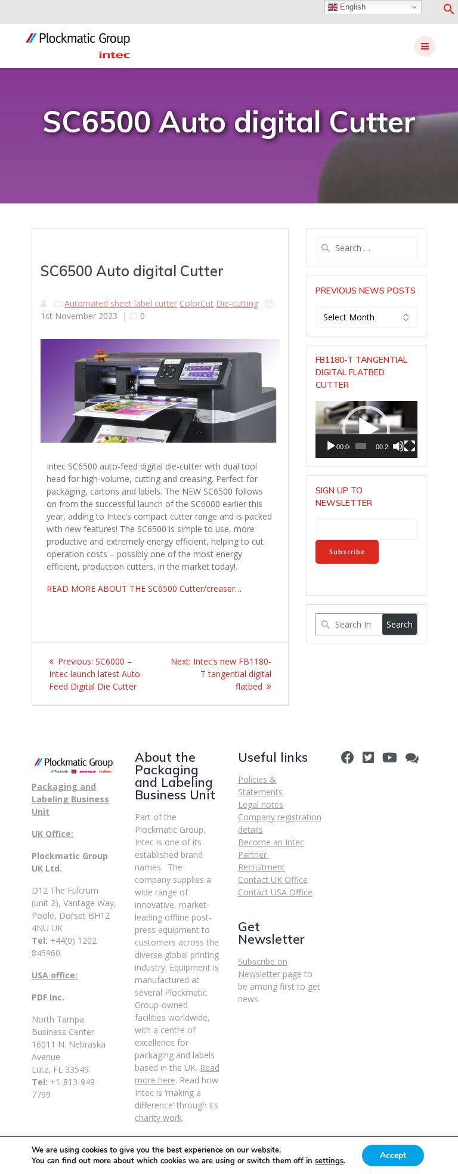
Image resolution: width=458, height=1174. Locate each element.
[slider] (361, 446)
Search (399, 624)
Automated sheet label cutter (120, 303)
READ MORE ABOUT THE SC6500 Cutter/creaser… (144, 588)
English (352, 6)
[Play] (331, 446)
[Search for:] (366, 247)
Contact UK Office (273, 879)
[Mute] (398, 446)
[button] (449, 11)
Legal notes (260, 804)
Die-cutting (237, 303)
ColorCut (196, 303)
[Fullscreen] (410, 446)
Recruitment (261, 867)
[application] (366, 429)
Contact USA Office (275, 892)
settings (329, 1161)
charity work (158, 1117)
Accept (393, 1155)
